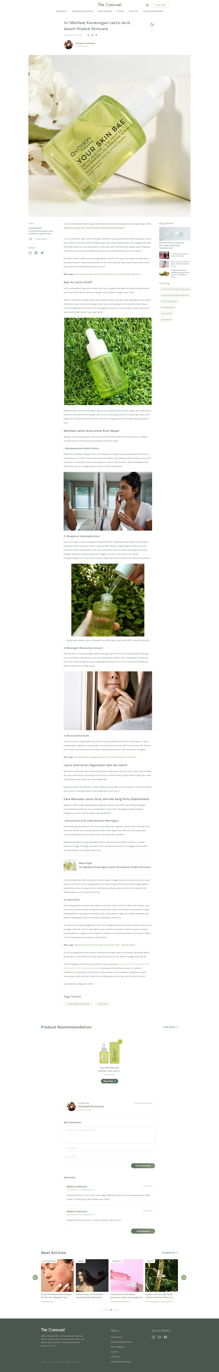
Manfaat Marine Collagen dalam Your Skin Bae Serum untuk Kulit (105, 757)
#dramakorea (166, 319)
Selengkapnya (143, 1231)
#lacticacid (102, 1004)
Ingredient (61, 11)
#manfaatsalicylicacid (120, 1302)
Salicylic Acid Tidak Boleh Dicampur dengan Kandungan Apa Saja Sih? (127, 1297)
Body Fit (150, 1261)
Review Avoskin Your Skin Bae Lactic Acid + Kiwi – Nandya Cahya (105, 945)
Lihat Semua (169, 1027)
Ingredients (116, 1261)
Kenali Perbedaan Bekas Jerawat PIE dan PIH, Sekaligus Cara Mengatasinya (56, 1297)
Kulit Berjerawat (34, 228)
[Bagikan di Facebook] (92, 35)
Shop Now (160, 5)
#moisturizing (166, 313)
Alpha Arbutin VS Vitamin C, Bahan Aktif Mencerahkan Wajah (180, 264)
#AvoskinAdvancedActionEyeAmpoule (175, 289)
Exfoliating (110, 1074)
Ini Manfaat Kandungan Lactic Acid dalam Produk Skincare (115, 867)
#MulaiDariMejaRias (153, 11)
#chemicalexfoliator (169, 301)
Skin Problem (105, 11)
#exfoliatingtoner (168, 307)
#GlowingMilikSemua (82, 11)
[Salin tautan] (88, 35)
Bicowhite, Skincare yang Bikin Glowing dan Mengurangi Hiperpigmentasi (171, 245)
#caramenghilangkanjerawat (78, 1004)
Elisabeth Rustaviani (85, 43)
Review (120, 11)
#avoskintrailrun (153, 1302)
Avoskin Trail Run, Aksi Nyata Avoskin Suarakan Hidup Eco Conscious (159, 1297)
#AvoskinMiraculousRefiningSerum (175, 295)
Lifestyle (133, 11)
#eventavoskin (167, 1302)
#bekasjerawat (48, 1302)
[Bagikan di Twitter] (96, 35)
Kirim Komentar (143, 1165)
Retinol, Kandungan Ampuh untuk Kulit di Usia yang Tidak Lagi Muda (108, 274)
